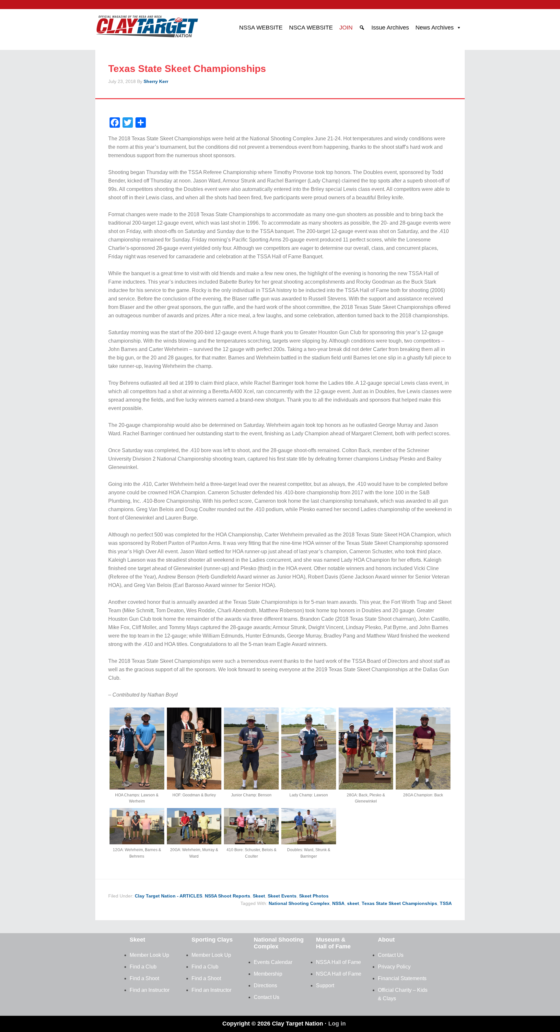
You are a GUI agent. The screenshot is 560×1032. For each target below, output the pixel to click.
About (386, 939)
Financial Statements (402, 978)
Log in (337, 1023)
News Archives (434, 27)
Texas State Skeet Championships (399, 903)
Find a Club (143, 966)
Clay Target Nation (147, 24)
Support (325, 985)
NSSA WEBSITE (261, 27)
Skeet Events (282, 895)
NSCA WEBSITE (311, 27)
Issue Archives (390, 27)
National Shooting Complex (299, 903)
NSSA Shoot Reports (227, 895)
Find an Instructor (149, 990)
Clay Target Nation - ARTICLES (168, 895)
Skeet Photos (314, 895)
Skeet (259, 895)
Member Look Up (149, 955)
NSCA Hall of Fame (338, 974)
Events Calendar (273, 962)
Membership (268, 974)
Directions (265, 985)
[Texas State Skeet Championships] (137, 788)
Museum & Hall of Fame (333, 943)
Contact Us (266, 997)
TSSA (446, 903)
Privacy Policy (394, 966)
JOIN (346, 27)
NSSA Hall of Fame (338, 962)
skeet (353, 903)
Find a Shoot (144, 978)
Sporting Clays (212, 939)
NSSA (338, 903)
